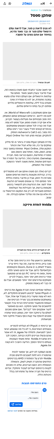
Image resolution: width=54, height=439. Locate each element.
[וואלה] (27, 3)
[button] (43, 3)
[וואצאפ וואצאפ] (10, 3)
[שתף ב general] (4, 3)
